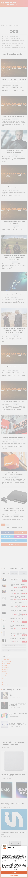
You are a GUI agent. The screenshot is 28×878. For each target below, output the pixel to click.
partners (9, 850)
